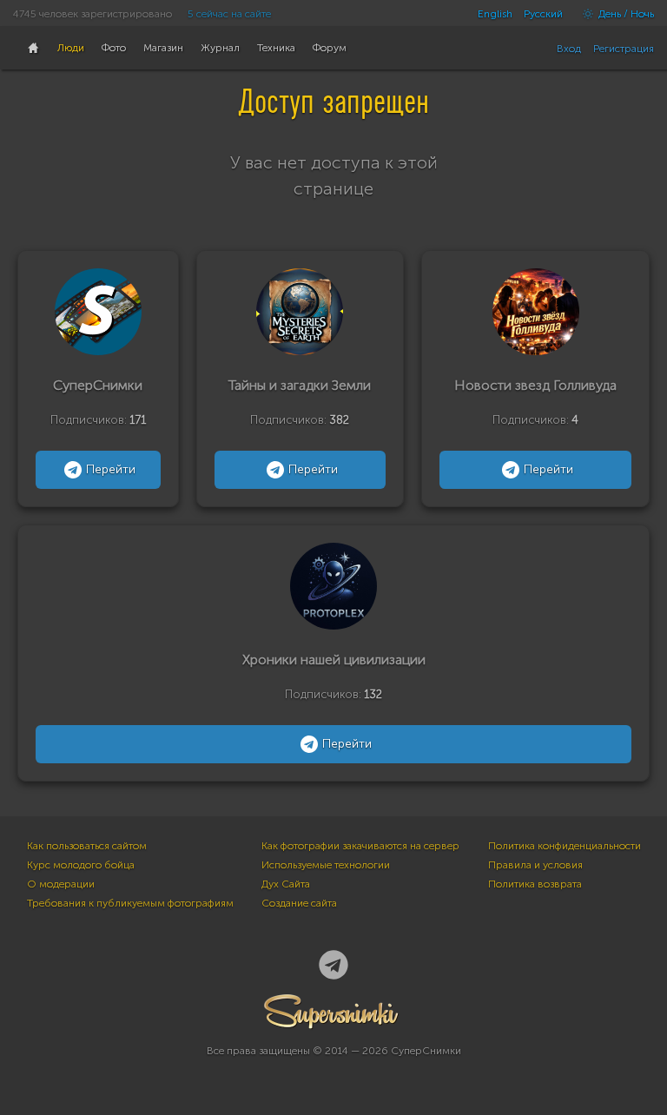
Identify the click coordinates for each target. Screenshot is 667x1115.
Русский (543, 14)
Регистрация (623, 49)
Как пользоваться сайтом (87, 846)
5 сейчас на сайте (229, 14)
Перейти (110, 469)
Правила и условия (535, 865)
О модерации (61, 884)
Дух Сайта (285, 884)
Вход (569, 49)
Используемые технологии (325, 865)
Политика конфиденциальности (564, 846)
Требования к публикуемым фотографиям (130, 903)
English (495, 14)
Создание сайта (299, 903)
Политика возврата (535, 884)
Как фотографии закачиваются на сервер (360, 846)
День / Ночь (625, 14)
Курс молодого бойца (81, 865)
